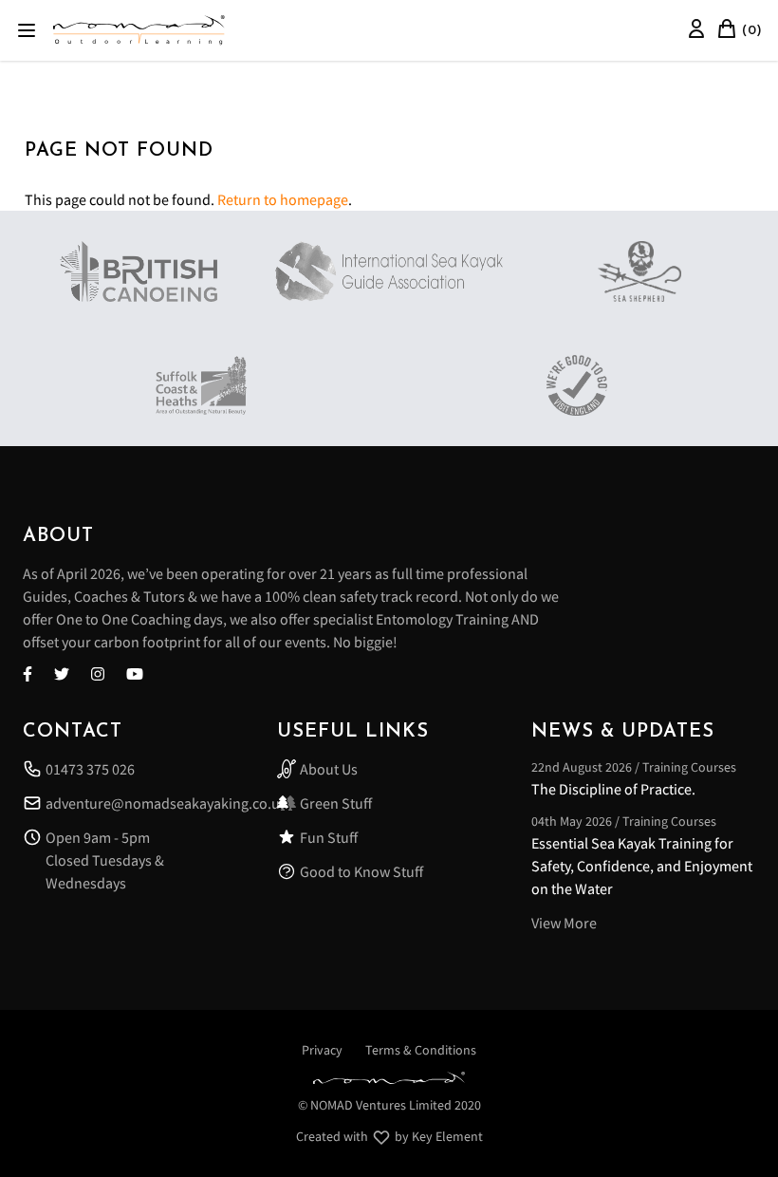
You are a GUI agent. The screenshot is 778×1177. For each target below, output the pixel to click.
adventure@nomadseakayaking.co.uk (146, 803)
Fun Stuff (329, 837)
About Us (329, 768)
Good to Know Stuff (361, 871)
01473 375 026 (90, 768)
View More (564, 922)
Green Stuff (336, 803)
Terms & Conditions (420, 1049)
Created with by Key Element (389, 1136)
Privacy (322, 1049)
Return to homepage (282, 199)
